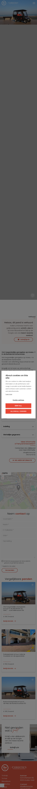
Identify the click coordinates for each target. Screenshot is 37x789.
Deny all (18, 405)
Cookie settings (18, 400)
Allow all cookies (18, 411)
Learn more (9, 394)
